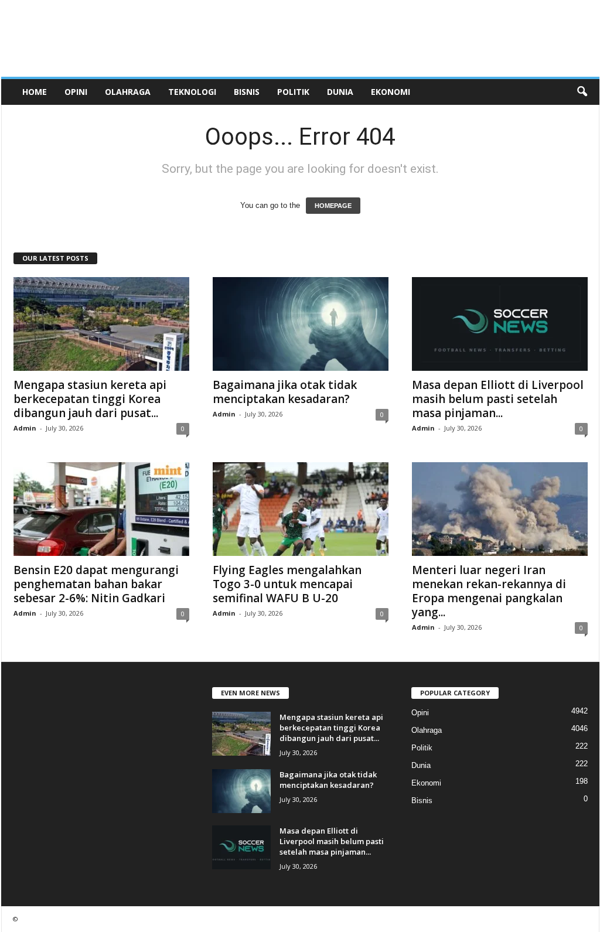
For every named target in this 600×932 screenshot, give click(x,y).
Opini (75, 91)
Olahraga (128, 91)
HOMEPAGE (333, 205)
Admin (24, 428)
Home (34, 91)
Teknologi (192, 91)
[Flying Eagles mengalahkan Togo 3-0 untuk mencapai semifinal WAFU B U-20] (300, 509)
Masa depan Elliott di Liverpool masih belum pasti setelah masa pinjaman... (498, 399)
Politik (293, 91)
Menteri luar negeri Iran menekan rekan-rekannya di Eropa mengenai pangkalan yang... (489, 591)
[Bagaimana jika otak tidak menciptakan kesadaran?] (300, 324)
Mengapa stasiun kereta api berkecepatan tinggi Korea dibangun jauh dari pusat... (89, 399)
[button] (582, 92)
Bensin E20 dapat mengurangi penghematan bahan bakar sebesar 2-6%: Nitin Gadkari (96, 584)
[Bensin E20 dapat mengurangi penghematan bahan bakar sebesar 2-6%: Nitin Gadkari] (101, 509)
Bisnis (247, 91)
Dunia (340, 91)
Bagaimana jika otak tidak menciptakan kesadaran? (285, 392)
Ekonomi (390, 91)
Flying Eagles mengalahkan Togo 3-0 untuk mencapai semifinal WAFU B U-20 (287, 584)
